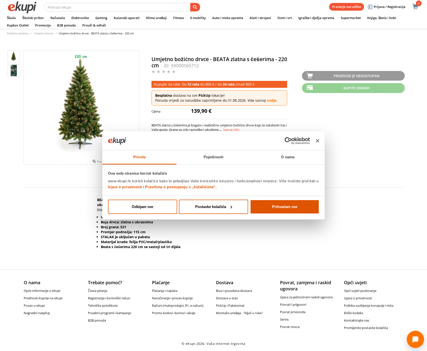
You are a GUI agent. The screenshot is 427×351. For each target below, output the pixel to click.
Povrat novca (289, 327)
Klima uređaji (156, 18)
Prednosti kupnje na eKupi (43, 298)
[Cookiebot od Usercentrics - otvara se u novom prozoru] (288, 140)
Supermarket (351, 18)
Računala (57, 18)
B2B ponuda (66, 25)
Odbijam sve (142, 207)
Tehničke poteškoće (103, 305)
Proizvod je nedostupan (357, 75)
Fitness (178, 18)
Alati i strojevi (260, 18)
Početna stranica (17, 33)
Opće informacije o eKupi (42, 290)
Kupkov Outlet (18, 25)
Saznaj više (231, 129)
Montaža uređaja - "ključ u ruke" (239, 313)
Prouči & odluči (94, 25)
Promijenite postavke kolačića (366, 328)
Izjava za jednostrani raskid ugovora (306, 297)
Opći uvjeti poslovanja (360, 290)
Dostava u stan (227, 298)
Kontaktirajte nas (356, 320)
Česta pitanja (97, 290)
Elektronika (80, 18)
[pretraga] (195, 7)
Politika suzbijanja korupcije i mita (368, 305)
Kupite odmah (356, 88)
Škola (11, 18)
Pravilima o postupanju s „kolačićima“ (180, 187)
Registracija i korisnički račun (109, 298)
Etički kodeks (353, 313)
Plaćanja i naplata (164, 290)
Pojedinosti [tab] (213, 157)
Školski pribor (33, 18)
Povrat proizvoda (292, 312)
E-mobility (198, 18)
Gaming (101, 18)
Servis (284, 319)
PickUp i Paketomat (230, 305)
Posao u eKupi (34, 305)
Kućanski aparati (127, 18)
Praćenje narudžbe (346, 6)
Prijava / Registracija (390, 6)
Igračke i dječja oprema (316, 18)
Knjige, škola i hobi (381, 18)
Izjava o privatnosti (358, 298)
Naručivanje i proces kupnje (172, 298)
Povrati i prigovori (293, 304)
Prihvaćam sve (284, 207)
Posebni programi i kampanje (109, 313)
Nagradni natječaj (37, 313)
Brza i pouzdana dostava (234, 290)
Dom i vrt (285, 18)
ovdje (271, 100)
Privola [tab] (139, 157)
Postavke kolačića (210, 207)
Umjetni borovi (44, 33)
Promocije (43, 25)
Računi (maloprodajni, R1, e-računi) (177, 305)
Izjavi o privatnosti (125, 187)
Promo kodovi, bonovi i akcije (173, 313)
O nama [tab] (288, 157)
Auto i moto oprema (227, 18)
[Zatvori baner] (317, 140)
